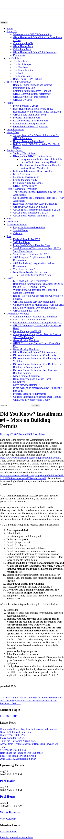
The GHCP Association (19, 82)
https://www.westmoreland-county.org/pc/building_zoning (30, 457)
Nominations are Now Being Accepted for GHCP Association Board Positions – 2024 (31, 700)
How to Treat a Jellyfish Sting (28, 141)
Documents (19, 55)
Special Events (20, 230)
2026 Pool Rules (21, 242)
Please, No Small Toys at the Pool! (18, 755)
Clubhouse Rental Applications (29, 123)
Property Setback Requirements (29, 393)
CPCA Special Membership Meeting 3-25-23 (36, 209)
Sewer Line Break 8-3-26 (13, 749)
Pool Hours (7, 781)
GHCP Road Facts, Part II (26, 310)
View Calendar (8, 818)
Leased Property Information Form (31, 120)
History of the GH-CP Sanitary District (33, 156)
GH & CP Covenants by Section (30, 206)
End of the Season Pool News (35, 275)
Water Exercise (10, 812)
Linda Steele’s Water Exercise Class (31, 245)
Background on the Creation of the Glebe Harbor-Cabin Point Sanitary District (41, 161)
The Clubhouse (21, 67)
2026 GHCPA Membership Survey (18, 758)
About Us (12, 31)
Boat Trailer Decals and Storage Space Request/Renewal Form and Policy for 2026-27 (37, 110)
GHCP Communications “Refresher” (32, 93)
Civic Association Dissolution (22, 188)
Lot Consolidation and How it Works (32, 171)
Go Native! (19, 381)
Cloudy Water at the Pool (13, 735)
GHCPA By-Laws (22, 99)
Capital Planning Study (25, 180)
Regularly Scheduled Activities (29, 227)
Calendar (17, 233)
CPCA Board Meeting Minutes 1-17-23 (33, 215)
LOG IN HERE (8, 716)
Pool (9, 236)
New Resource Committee (27, 376)
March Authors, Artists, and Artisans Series (24, 697)
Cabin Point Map (22, 49)
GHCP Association (35, 434)
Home (10, 28)
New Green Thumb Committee (29, 319)
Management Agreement (26, 177)
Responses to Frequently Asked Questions (35, 203)
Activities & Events (17, 224)
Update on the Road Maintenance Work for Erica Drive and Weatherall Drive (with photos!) (38, 306)
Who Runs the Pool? (24, 269)
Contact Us (12, 221)
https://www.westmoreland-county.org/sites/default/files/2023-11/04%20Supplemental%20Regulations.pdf (32, 477)
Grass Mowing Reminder (26, 340)
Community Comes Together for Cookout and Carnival (28, 729)
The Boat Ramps (22, 64)
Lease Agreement (22, 174)
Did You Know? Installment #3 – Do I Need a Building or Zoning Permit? (37, 365)
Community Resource (18, 313)
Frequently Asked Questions (28, 182)
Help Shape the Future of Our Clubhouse (21, 752)
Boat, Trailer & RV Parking (27, 79)
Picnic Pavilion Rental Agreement (30, 126)
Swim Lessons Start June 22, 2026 (31, 254)
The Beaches (20, 61)
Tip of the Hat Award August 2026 (18, 741)
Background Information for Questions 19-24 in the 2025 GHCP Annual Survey (38, 285)
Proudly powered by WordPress (16, 837)
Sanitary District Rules (24, 153)
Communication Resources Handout (32, 90)
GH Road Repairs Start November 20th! (34, 301)
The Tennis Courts (22, 76)
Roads (10, 278)
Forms (10, 102)
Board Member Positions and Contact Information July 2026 (32, 86)
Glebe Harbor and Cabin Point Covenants (34, 52)
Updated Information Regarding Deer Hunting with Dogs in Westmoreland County (37, 398)
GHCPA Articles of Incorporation (30, 96)
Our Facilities (14, 58)
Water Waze (13, 132)
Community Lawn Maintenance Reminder (35, 316)
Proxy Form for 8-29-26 (25, 105)
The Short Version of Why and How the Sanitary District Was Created (40, 166)
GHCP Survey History (25, 185)
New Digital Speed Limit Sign (16, 732)
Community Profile (23, 43)
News (10, 218)
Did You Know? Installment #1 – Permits (34, 355)
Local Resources (15, 129)
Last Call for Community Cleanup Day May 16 (37, 322)
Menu (4, 22)
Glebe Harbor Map (23, 46)
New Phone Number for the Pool (30, 272)
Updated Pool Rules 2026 (26, 239)
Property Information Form (27, 117)
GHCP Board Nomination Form (29, 114)
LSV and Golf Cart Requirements (30, 281)
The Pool (18, 73)
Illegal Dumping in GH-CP (27, 331)
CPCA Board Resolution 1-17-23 (30, 212)
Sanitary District (15, 150)
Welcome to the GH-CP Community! (32, 34)
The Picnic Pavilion (23, 70)
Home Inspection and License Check (32, 379)
